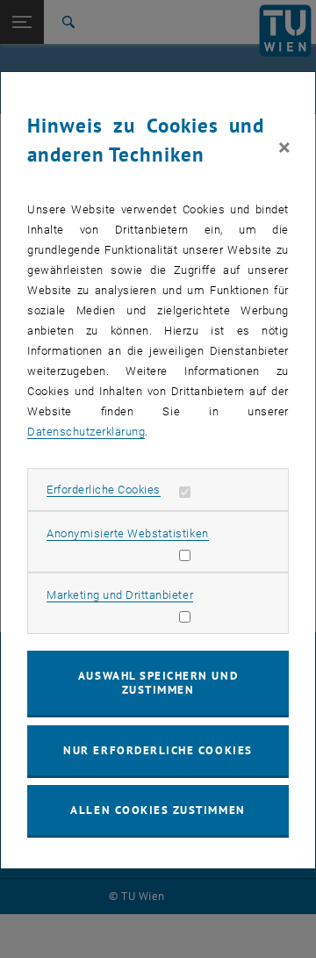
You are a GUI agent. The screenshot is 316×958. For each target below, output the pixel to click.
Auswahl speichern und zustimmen (158, 682)
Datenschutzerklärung (86, 431)
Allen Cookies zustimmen (157, 810)
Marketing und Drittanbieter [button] (120, 594)
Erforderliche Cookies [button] (104, 489)
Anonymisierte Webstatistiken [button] (127, 533)
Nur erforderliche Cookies (157, 750)
